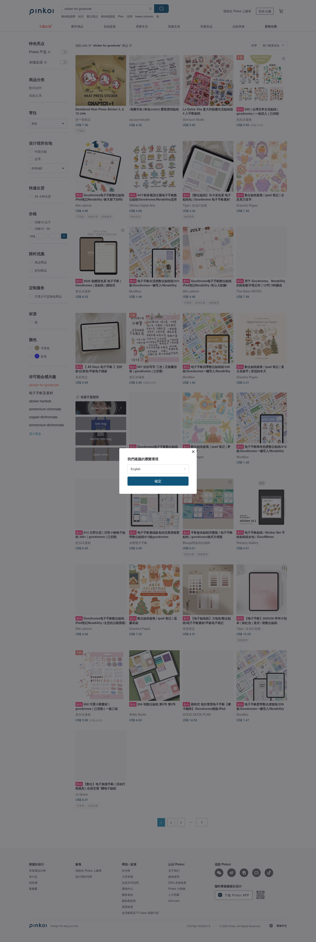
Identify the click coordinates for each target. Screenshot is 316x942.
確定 (158, 481)
